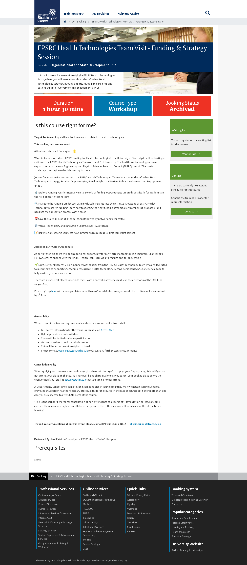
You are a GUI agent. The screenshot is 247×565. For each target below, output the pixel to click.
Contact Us (177, 504)
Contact (189, 211)
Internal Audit (45, 518)
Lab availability (90, 522)
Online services (96, 489)
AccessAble (107, 330)
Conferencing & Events (49, 495)
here (53, 291)
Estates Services (46, 500)
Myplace (87, 504)
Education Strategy (181, 536)
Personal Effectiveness (183, 523)
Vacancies (132, 509)
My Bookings (100, 13)
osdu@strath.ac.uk (75, 379)
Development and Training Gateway (190, 500)
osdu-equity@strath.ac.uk (73, 350)
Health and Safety (181, 532)
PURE (86, 513)
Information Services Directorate (55, 513)
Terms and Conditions (182, 495)
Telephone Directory (93, 527)
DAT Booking (38, 476)
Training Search (74, 13)
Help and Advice (128, 13)
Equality (131, 504)
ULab (85, 549)
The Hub (87, 539)
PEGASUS (88, 509)
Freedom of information (139, 513)
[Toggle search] (207, 13)
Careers (131, 531)
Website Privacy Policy (138, 495)
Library (130, 518)
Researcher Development (185, 518)
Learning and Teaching (183, 527)
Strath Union (133, 527)
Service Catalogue (92, 544)
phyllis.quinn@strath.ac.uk (145, 424)
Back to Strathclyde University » (187, 550)
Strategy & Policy (47, 530)
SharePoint (132, 522)
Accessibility (133, 500)
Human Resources (47, 509)
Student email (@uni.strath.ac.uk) (99, 500)
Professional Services (56, 489)
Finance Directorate (48, 504)
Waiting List (189, 154)
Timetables (88, 518)
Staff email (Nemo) (92, 495)
